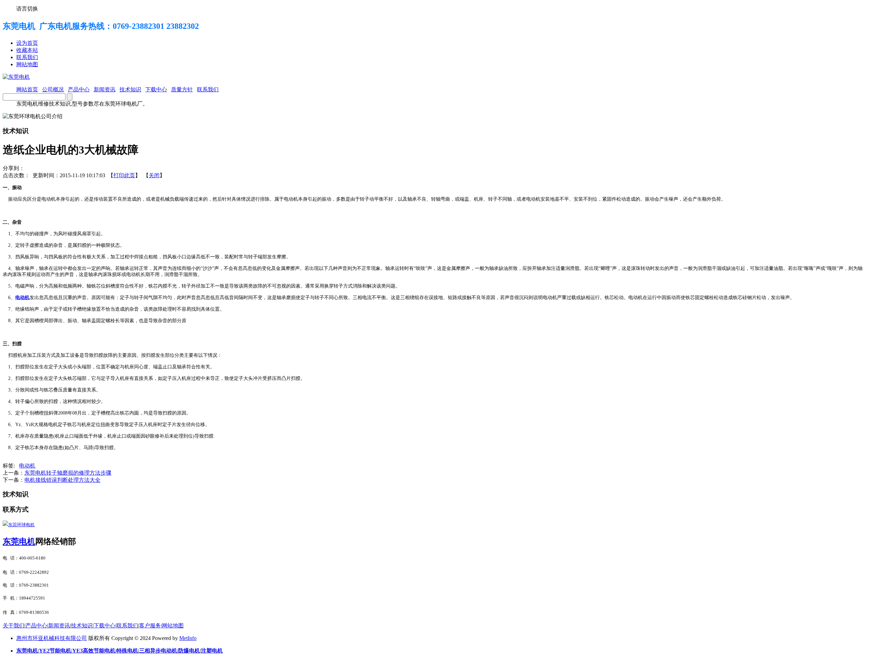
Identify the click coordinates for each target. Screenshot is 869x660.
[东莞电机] (16, 77)
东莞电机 (19, 541)
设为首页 (27, 43)
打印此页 (124, 175)
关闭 (154, 175)
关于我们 (13, 625)
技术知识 (82, 625)
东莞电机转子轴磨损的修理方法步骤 (67, 473)
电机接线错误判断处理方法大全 (62, 480)
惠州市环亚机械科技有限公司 (51, 638)
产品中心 (36, 625)
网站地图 (27, 64)
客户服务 (150, 625)
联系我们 (27, 57)
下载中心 (104, 625)
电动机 (27, 466)
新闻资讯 (59, 625)
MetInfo (188, 638)
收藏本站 (27, 50)
